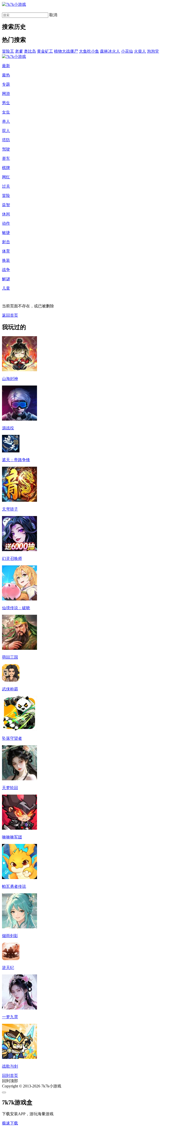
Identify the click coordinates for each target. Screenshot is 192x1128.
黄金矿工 (45, 51)
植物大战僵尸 (66, 51)
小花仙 (127, 51)
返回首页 (10, 315)
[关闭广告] (4, 1092)
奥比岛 (30, 51)
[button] (10, 1123)
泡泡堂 (153, 51)
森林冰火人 (110, 51)
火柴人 (140, 51)
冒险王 (8, 51)
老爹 (19, 51)
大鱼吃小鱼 (89, 51)
